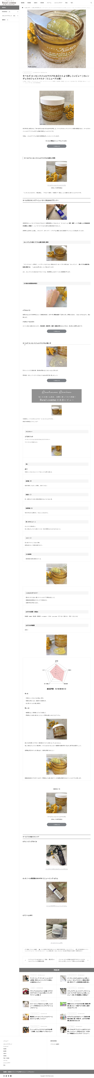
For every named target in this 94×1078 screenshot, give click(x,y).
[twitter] (6, 1076)
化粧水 (35, 2)
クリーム (49, 2)
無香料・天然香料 (56, 81)
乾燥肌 (29, 2)
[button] (17, 12)
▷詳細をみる (56, 146)
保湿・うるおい (27, 81)
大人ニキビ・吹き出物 (69, 81)
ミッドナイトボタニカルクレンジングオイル (57, 869)
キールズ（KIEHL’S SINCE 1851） (59, 949)
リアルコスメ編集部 (33, 949)
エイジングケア (58, 2)
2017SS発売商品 (36, 82)
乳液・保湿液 (6, 1058)
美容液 (42, 2)
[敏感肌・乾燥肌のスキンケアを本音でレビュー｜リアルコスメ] (9, 3)
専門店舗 (80, 81)
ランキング (5, 1046)
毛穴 (72, 2)
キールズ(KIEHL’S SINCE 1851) (47, 949)
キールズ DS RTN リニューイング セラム (56, 905)
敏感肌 (22, 2)
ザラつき (30, 82)
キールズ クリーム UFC (56, 942)
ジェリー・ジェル (45, 950)
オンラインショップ (47, 81)
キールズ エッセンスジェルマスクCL (57, 185)
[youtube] (10, 1076)
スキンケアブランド (70, 949)
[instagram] (4, 1076)
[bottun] (91, 2)
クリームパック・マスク (37, 81)
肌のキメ (85, 81)
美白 (66, 2)
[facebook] (8, 1076)
